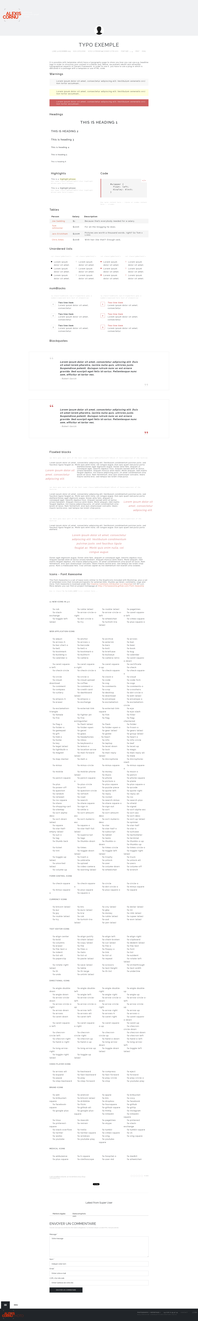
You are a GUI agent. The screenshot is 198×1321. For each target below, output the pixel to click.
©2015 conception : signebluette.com (150, 1314)
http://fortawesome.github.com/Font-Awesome (121, 586)
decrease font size (130, 51)
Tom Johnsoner (57, 227)
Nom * (52, 1259)
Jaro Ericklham (60, 234)
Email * (52, 1269)
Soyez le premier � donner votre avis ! (103, 51)
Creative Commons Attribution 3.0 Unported (112, 584)
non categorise (79, 51)
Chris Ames (58, 240)
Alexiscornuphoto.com (79, 1215)
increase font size (132, 51)
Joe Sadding (58, 221)
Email (144, 51)
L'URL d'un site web (57, 1278)
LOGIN (194, 1312)
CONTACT (184, 1312)
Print (137, 51)
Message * (53, 1234)
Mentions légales (59, 1214)
